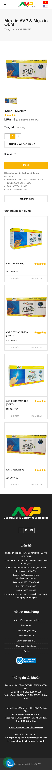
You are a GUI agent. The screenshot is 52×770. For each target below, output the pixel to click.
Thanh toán (26, 625)
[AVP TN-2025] (26, 68)
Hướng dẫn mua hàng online (26, 620)
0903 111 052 (30, 590)
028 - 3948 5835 (28, 586)
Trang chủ (9, 29)
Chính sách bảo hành (26, 646)
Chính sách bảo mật (26, 641)
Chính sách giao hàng (26, 630)
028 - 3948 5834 (31, 582)
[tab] (26, 165)
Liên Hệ (26, 651)
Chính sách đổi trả (26, 635)
